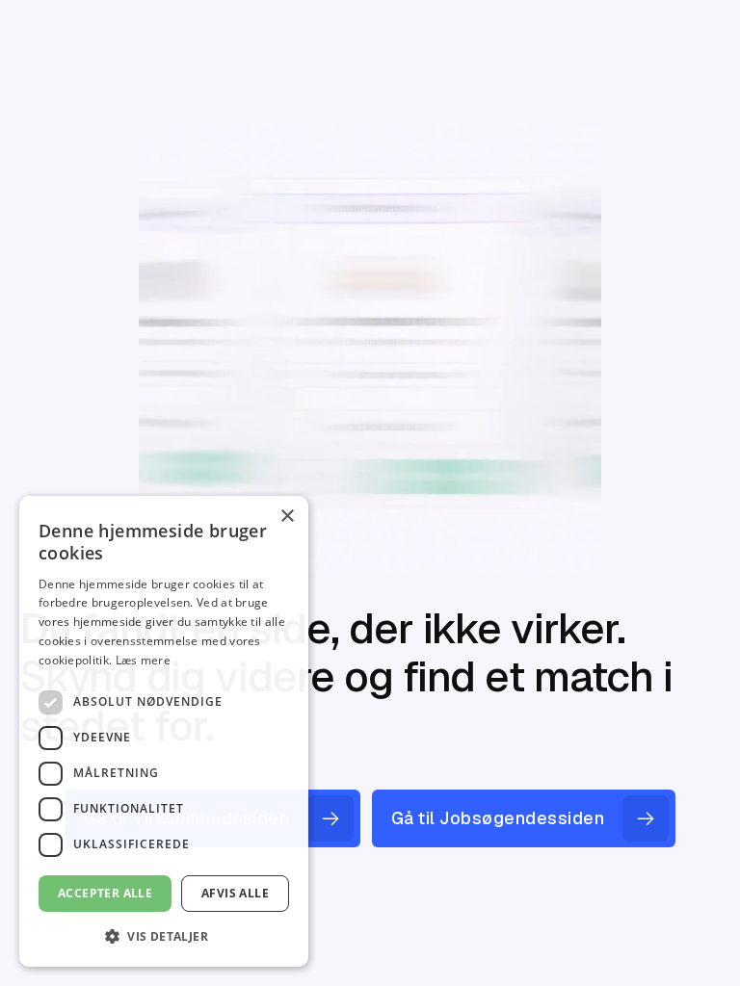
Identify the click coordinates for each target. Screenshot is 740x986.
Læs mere (143, 660)
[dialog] (163, 731)
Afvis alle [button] (235, 893)
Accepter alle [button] (105, 893)
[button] (164, 935)
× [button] (286, 516)
